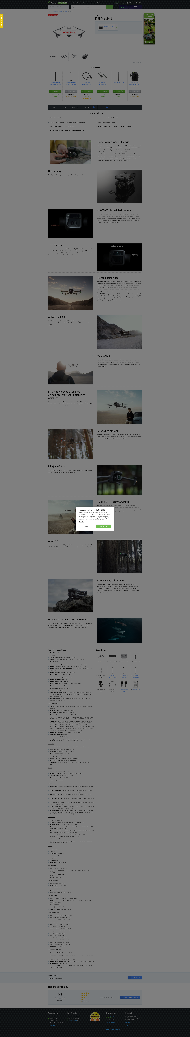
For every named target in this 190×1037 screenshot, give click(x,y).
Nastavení (86, 526)
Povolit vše (103, 526)
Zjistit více (81, 521)
